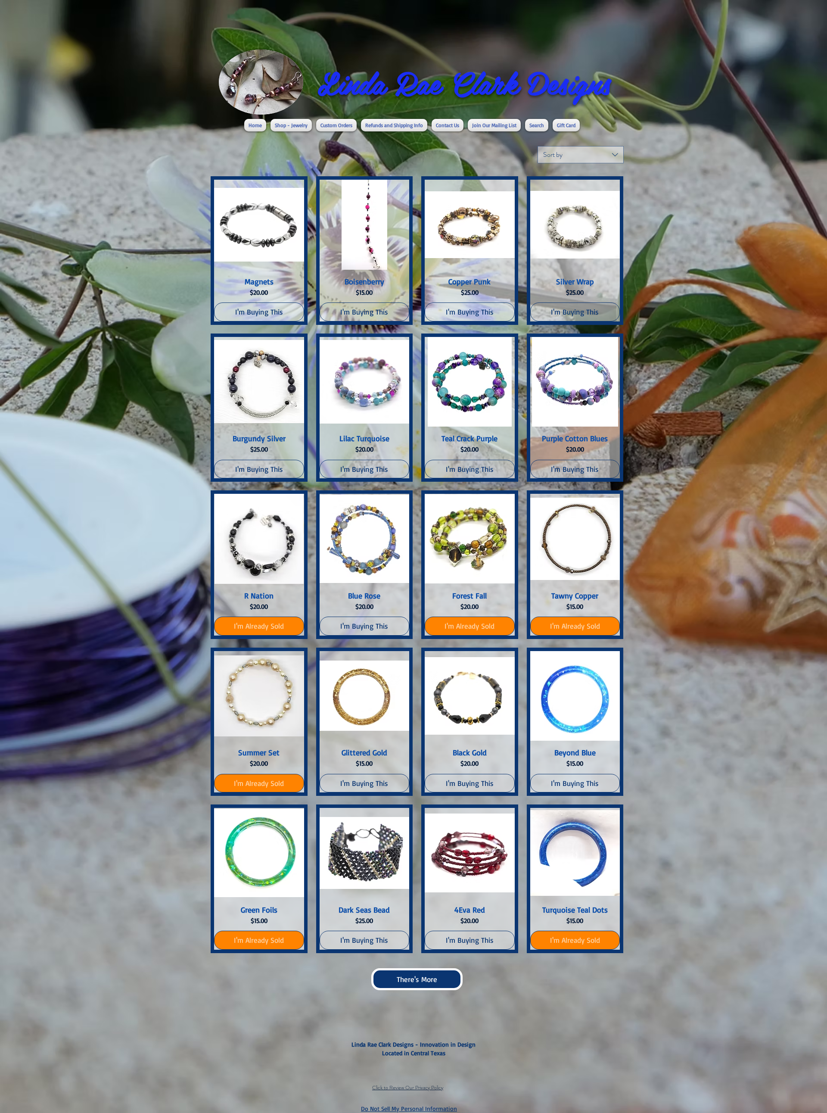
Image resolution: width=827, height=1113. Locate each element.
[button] (291, 125)
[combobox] (581, 154)
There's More (417, 979)
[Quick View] (259, 225)
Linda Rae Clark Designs (463, 82)
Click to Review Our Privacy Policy (407, 1087)
